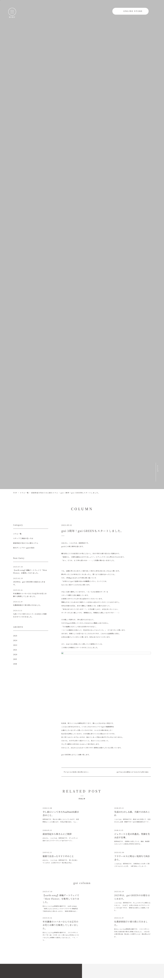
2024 (15, 640)
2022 (15, 645)
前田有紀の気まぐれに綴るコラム (25, 543)
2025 (15, 636)
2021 (15, 650)
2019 (15, 659)
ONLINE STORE (133, 11)
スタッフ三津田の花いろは (23, 538)
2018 (15, 664)
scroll (158, 476)
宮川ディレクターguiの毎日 (23, 548)
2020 (15, 654)
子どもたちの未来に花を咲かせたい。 (77, 772)
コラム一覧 (17, 534)
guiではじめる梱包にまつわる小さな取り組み (133, 772)
